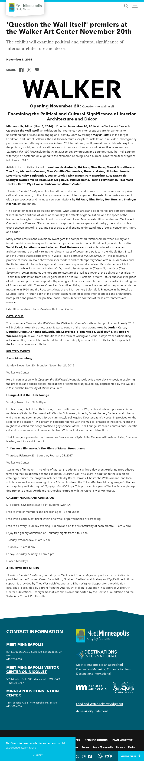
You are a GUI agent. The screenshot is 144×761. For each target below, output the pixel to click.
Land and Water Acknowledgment (99, 704)
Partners (120, 747)
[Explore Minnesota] (91, 687)
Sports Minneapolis (103, 747)
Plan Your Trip (122, 740)
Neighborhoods (96, 740)
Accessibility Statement (92, 711)
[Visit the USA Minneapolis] (123, 687)
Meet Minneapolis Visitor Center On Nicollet (32, 669)
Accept (37, 754)
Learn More (28, 747)
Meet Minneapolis (24, 644)
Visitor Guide (128, 756)
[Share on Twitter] (29, 69)
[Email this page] (37, 69)
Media (131, 747)
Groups (85, 747)
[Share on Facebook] (21, 69)
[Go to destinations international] (96, 654)
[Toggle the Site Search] (126, 5)
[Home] (25, 7)
